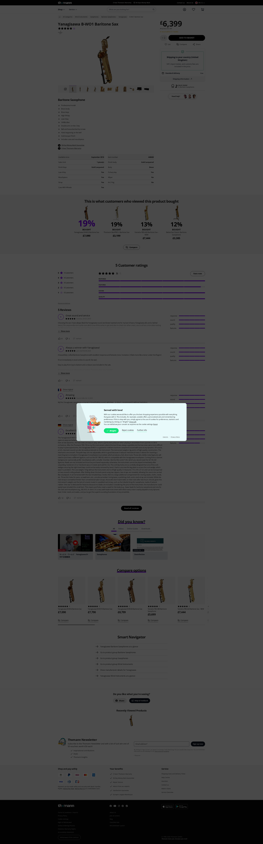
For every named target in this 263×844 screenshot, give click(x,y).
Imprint (165, 437)
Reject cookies (128, 430)
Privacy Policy (175, 437)
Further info (142, 430)
